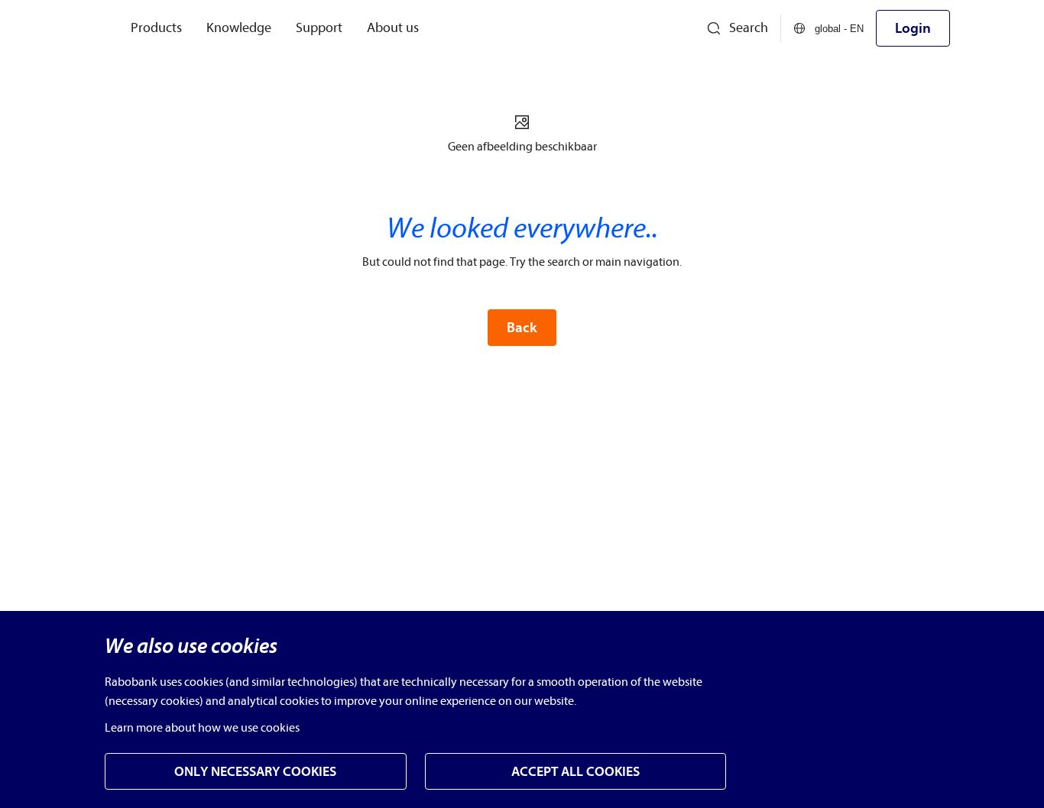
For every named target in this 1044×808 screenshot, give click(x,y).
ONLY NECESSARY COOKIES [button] (255, 772)
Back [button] (522, 327)
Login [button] (913, 28)
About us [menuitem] (393, 28)
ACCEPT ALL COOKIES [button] (575, 772)
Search (748, 28)
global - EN (839, 28)
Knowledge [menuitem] (238, 28)
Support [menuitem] (319, 28)
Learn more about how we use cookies (202, 728)
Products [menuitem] (156, 28)
